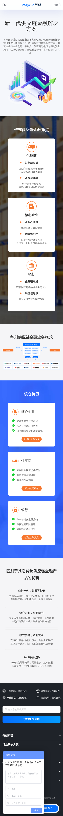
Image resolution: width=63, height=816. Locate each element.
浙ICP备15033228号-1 (45, 798)
